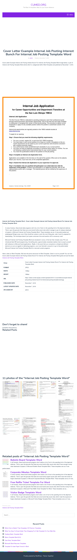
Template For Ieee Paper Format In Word (17, 546)
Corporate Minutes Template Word (28, 472)
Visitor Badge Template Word (25, 492)
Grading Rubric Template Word (14, 534)
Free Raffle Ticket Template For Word (30, 482)
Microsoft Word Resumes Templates (15, 543)
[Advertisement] (38, 33)
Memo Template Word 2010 (13, 537)
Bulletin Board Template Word (26, 459)
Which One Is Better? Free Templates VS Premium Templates (23, 528)
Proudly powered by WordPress (33, 556)
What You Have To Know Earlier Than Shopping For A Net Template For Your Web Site (30, 531)
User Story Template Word (12, 540)
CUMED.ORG (38, 5)
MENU (71, 15)
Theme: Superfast (48, 556)
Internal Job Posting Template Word (12, 258)
